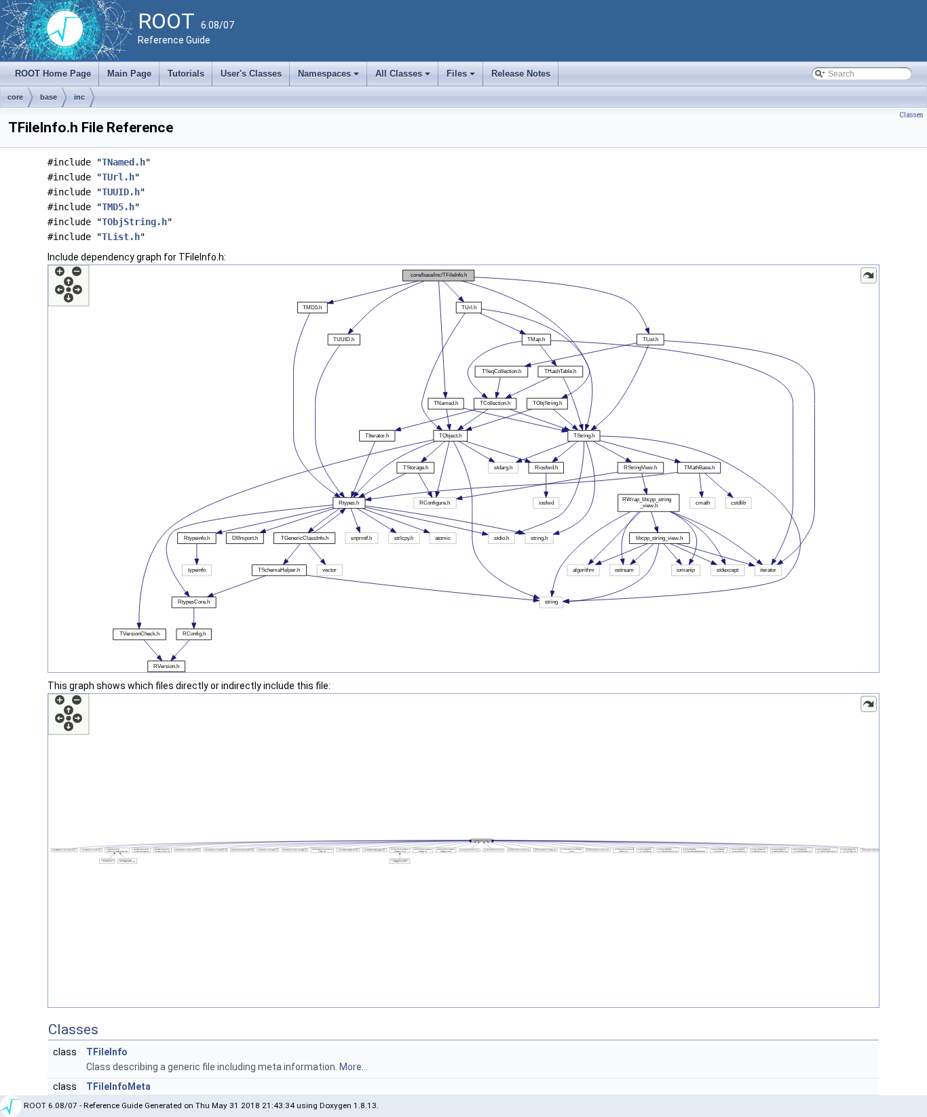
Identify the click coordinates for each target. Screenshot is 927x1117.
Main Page (129, 73)
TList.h (121, 236)
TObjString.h (134, 221)
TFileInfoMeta (118, 1086)
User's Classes (251, 73)
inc (79, 97)
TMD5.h (118, 206)
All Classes (403, 77)
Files (462, 77)
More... (353, 1066)
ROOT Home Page (53, 73)
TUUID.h (121, 192)
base (48, 97)
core (15, 97)
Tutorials (186, 73)
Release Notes (520, 73)
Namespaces (329, 77)
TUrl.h (118, 177)
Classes (911, 115)
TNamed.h (123, 162)
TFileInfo (107, 1051)
